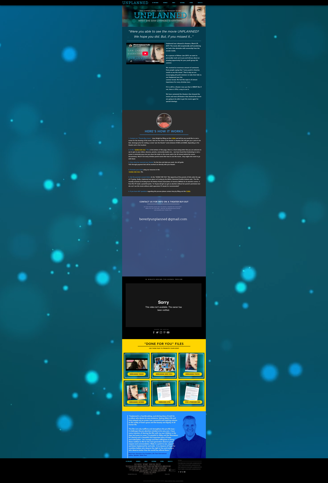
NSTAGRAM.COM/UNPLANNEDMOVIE (190, 467)
